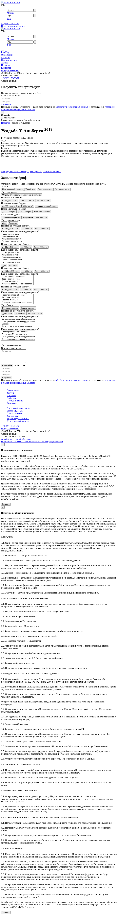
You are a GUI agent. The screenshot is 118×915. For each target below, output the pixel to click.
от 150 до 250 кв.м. (10, 229)
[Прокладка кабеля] (17, 281)
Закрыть (5, 504)
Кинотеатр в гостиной (31, 195)
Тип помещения (9, 192)
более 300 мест (35, 314)
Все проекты (36, 171)
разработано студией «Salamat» (16, 439)
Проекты (5, 65)
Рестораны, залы (62, 189)
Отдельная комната (11, 195)
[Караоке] (18, 324)
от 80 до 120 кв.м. (10, 247)
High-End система (42, 212)
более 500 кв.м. (41, 229)
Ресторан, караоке (10, 308)
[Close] (2, 112)
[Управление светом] (16, 236)
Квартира (13, 223)
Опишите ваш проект (11, 348)
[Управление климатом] (16, 239)
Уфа (9, 18)
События (5, 57)
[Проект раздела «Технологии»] (18, 332)
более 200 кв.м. (40, 247)
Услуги (4, 62)
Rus (3, 52)
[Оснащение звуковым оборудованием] (18, 319)
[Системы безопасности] (16, 241)
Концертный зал (28, 308)
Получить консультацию (13, 26)
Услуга (4, 186)
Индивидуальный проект (46, 206)
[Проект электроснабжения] (17, 276)
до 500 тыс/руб (8, 206)
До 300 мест (20, 314)
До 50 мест (7, 314)
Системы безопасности (18, 408)
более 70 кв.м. (43, 200)
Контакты (6, 68)
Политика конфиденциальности (47, 441)
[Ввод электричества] (17, 279)
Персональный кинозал (12, 189)
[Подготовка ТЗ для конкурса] (18, 334)
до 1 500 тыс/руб (25, 206)
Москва (10, 13)
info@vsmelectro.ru (10, 70)
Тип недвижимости (10, 220)
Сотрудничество (9, 60)
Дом (4, 223)
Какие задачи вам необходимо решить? (20, 231)
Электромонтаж (45, 189)
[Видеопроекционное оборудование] (18, 326)
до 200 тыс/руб (8, 212)
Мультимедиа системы (18, 418)
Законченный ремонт (11, 217)
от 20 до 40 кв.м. (9, 200)
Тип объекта (7, 305)
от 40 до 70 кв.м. (27, 200)
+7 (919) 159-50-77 (10, 23)
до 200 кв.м (26, 247)
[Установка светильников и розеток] (17, 284)
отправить (6, 104)
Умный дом (30, 189)
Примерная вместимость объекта (17, 311)
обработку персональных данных (72, 107)
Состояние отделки (10, 214)
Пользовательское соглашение (16, 441)
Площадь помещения (11, 197)
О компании (7, 55)
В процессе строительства (35, 217)
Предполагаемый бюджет (13, 203)
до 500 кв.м (27, 229)
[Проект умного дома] (16, 234)
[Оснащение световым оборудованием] (18, 321)
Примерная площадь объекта (15, 225)
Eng (7, 52)
